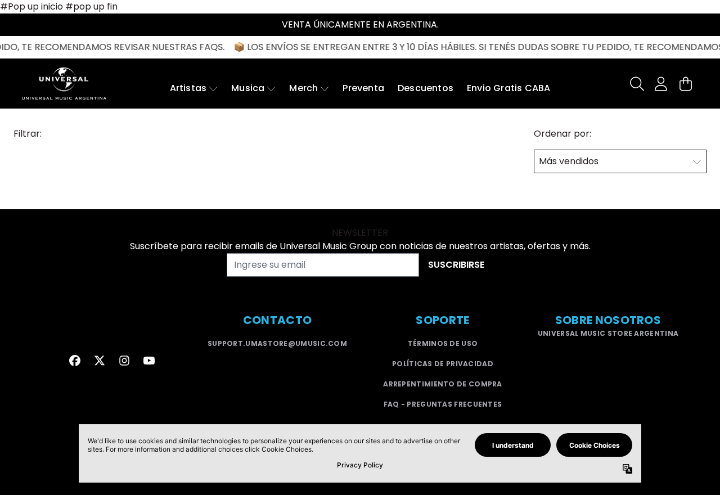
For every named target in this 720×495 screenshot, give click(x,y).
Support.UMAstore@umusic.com (277, 343)
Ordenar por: (562, 133)
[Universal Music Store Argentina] (64, 84)
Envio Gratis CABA (508, 88)
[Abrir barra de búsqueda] (636, 84)
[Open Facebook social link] (74, 360)
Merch (303, 88)
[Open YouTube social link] (149, 360)
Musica (247, 88)
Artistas (188, 88)
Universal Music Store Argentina (608, 333)
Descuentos (425, 88)
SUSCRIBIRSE (456, 264)
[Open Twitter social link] (99, 360)
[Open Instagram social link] (124, 360)
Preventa (363, 88)
